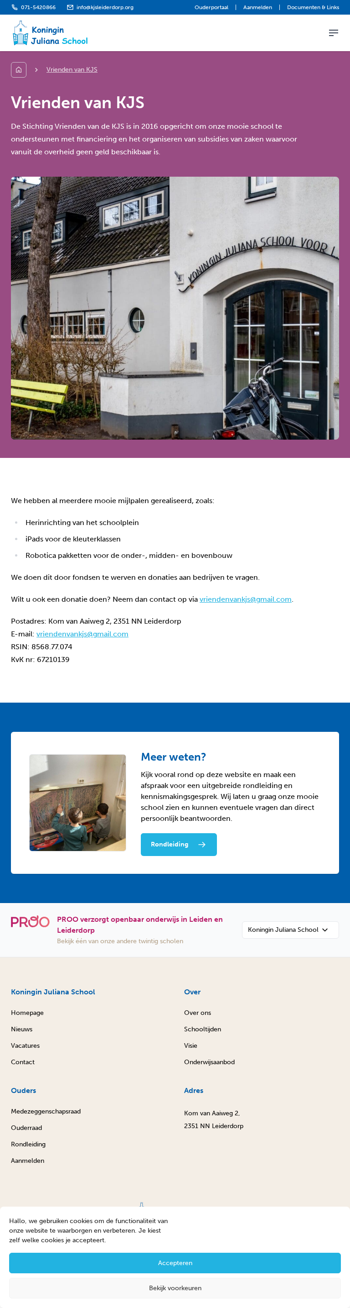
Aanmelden (257, 7)
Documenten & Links (313, 7)
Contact (23, 1062)
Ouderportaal (211, 7)
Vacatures (25, 1046)
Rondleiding (28, 1144)
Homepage (27, 1013)
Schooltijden (202, 1029)
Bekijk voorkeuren (175, 1288)
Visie (190, 1046)
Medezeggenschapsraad (46, 1111)
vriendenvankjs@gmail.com (246, 599)
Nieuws (21, 1029)
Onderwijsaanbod (209, 1062)
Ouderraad (26, 1128)
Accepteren (175, 1263)
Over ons (197, 1013)
